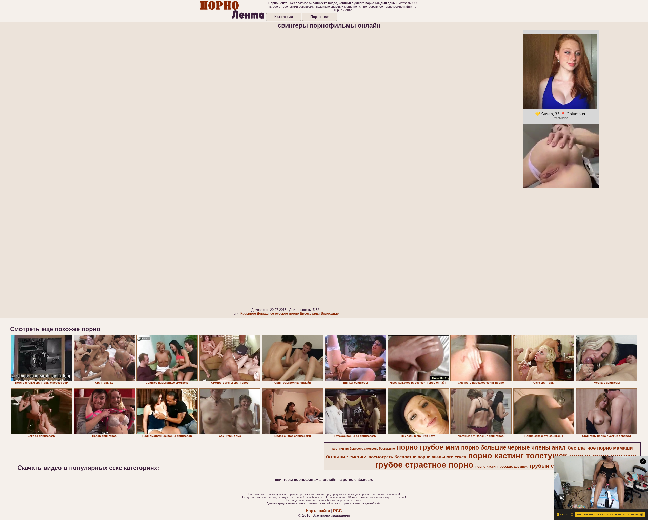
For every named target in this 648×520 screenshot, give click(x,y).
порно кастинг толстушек (517, 455)
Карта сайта (318, 511)
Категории (283, 17)
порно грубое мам (428, 447)
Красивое (248, 313)
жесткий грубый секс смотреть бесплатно (363, 448)
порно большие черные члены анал (513, 447)
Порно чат (319, 17)
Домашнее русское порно (278, 313)
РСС (337, 511)
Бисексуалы (310, 313)
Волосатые (330, 313)
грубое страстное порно (424, 464)
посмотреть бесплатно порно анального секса (417, 456)
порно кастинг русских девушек (501, 466)
